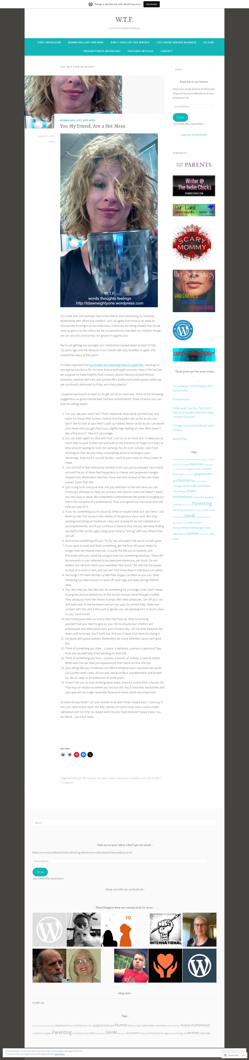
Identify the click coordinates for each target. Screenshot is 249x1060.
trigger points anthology (173, 1033)
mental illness (203, 485)
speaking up (205, 517)
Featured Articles (140, 51)
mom (175, 491)
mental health (189, 485)
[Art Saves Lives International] (165, 930)
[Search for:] (194, 69)
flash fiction (178, 474)
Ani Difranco (188, 459)
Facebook (190, 469)
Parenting (202, 503)
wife (185, 533)
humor (112, 778)
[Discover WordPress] (199, 966)
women (193, 533)
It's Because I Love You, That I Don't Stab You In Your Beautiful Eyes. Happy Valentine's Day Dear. (193, 412)
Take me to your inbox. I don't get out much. (124, 845)
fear (202, 469)
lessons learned (201, 481)
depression (197, 464)
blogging (203, 459)
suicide (184, 523)
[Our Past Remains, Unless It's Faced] (131, 966)
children (186, 464)
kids (193, 480)
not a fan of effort (151, 778)
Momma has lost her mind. (78, 120)
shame (198, 517)
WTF (207, 534)
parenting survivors (183, 509)
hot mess (103, 778)
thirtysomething (181, 527)
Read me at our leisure (194, 82)
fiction (207, 469)
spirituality (177, 523)
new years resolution (129, 778)
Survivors (194, 522)
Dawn (51, 141)
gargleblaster (203, 474)
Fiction (208, 42)
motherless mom (180, 504)
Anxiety (197, 459)
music (189, 505)
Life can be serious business (176, 42)
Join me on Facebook (193, 134)
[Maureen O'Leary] (199, 930)
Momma (182, 491)
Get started (151, 4)
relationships (178, 517)
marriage (177, 486)
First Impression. (181, 399)
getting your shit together (82, 778)
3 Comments (67, 782)
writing (202, 534)
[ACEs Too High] (118, 930)
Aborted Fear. (180, 438)
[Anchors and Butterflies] (84, 966)
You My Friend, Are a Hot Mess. (93, 126)
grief (175, 480)
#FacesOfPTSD (178, 459)
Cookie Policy (59, 1054)
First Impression (49, 42)
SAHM (189, 516)
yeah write (205, 1033)
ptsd (205, 510)
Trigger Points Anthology (102, 51)
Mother (192, 491)
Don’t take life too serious (130, 42)
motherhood (182, 496)
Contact (167, 51)
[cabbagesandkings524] (49, 966)
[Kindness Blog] (165, 966)
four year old (189, 474)
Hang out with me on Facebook (124, 889)
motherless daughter (203, 497)
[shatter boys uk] (49, 930)
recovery (212, 510)
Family (197, 469)
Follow (180, 117)
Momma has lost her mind (85, 42)
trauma (193, 527)
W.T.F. (125, 20)
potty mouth (198, 510)
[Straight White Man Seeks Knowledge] (84, 930)
